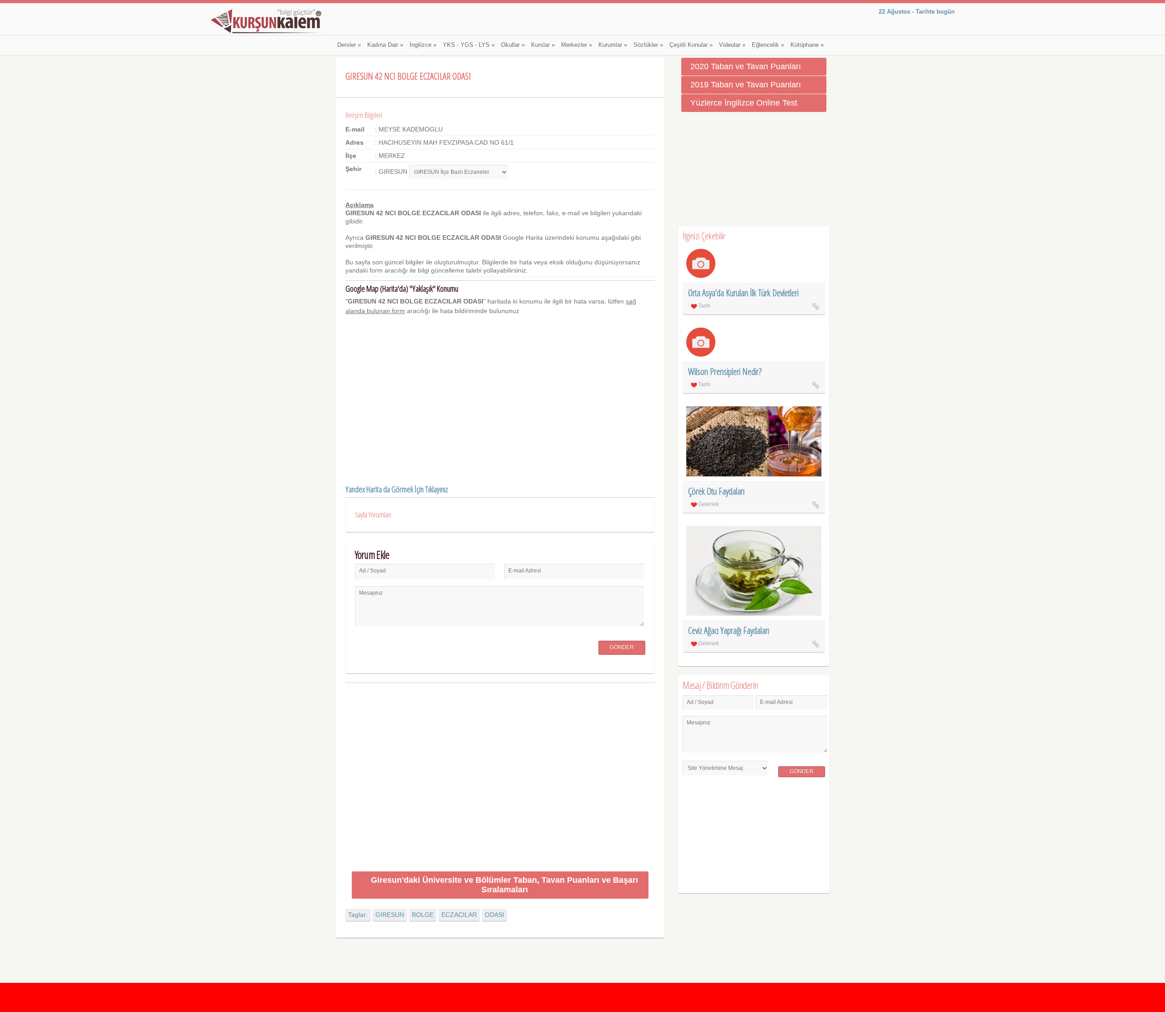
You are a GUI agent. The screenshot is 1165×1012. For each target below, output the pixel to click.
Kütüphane (807, 45)
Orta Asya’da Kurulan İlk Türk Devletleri (743, 293)
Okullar (513, 45)
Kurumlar (612, 45)
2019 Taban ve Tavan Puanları (745, 84)
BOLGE (423, 914)
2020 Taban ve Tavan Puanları (745, 66)
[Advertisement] (499, 778)
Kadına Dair (385, 45)
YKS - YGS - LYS (469, 45)
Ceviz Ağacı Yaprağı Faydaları (728, 630)
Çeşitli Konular (691, 45)
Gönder (622, 647)
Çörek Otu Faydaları (716, 491)
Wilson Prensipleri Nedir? (724, 371)
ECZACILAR (459, 914)
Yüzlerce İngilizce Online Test (743, 102)
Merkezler (576, 45)
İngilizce (423, 45)
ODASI (494, 914)
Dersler (349, 45)
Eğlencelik (768, 45)
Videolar (732, 45)
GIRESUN (389, 914)
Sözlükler (648, 45)
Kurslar (543, 45)
